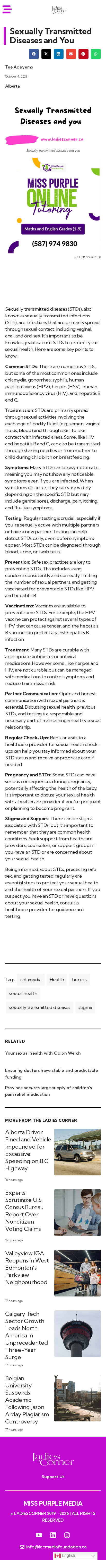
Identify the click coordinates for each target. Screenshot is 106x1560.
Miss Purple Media (53, 1503)
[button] (34, 54)
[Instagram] (67, 1535)
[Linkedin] (53, 1535)
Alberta (12, 86)
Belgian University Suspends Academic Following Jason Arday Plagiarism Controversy (27, 1400)
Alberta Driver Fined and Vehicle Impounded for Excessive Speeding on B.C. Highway (28, 1150)
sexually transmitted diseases (39, 1007)
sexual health (23, 993)
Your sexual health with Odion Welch (43, 1053)
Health (57, 979)
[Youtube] (38, 1535)
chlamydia (30, 979)
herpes (79, 979)
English (68, 1555)
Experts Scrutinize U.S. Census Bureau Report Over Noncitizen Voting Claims (24, 1210)
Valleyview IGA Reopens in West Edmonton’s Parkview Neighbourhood (27, 1268)
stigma (85, 1007)
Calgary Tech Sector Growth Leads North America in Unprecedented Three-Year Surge (26, 1335)
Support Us (53, 1476)
